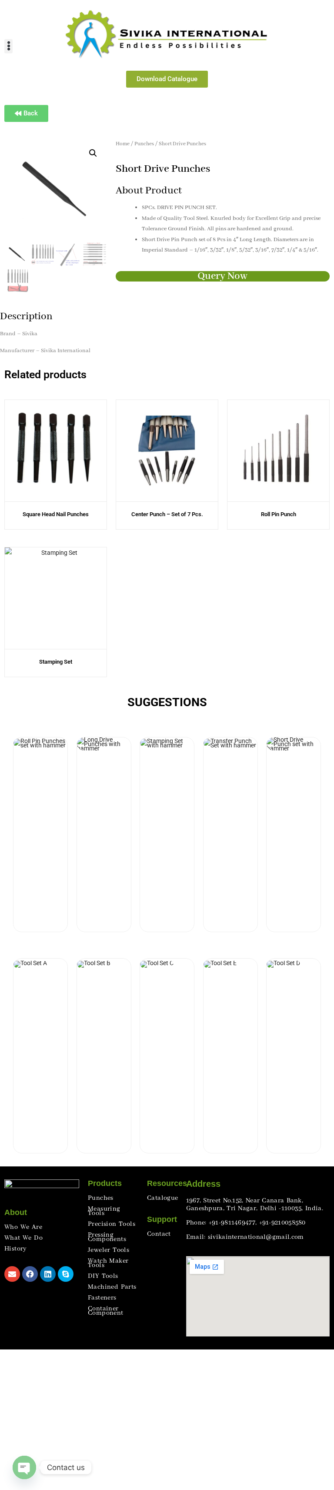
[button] (8, 46)
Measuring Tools (104, 1211)
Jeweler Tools (108, 1250)
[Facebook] (30, 1274)
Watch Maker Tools (108, 1263)
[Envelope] (12, 1274)
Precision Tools (111, 1224)
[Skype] (65, 1274)
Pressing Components (107, 1237)
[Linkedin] (48, 1274)
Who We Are (23, 1227)
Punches (144, 144)
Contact (159, 1234)
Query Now (222, 276)
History (15, 1249)
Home (123, 144)
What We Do (23, 1238)
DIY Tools (103, 1276)
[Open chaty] (24, 1467)
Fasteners (102, 1298)
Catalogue (162, 1198)
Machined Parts (112, 1287)
